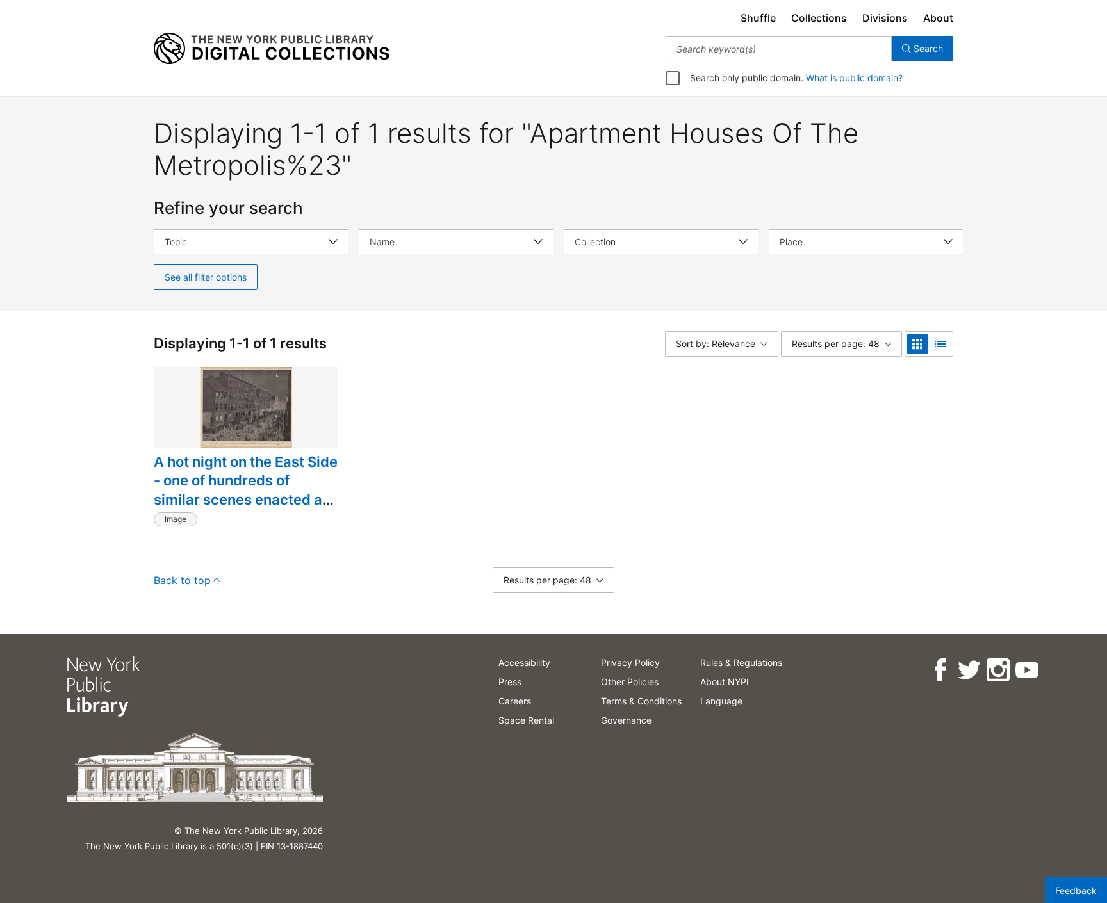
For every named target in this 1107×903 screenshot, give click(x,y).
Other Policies (630, 681)
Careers (514, 701)
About (938, 18)
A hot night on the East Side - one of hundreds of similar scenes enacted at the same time (246, 490)
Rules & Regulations (741, 662)
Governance (626, 720)
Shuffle (758, 18)
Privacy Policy (630, 662)
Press (509, 681)
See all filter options (206, 277)
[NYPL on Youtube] (1026, 670)
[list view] (940, 344)
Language (721, 701)
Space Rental (526, 720)
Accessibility (524, 662)
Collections (819, 18)
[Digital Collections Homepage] (271, 49)
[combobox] (779, 48)
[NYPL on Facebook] (940, 670)
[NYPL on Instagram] (997, 670)
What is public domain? (854, 77)
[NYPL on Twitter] (968, 670)
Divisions (885, 18)
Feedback (1076, 890)
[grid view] (917, 344)
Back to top (182, 580)
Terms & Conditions (641, 701)
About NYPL (725, 681)
